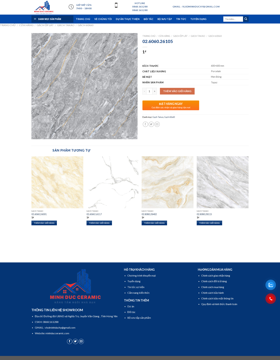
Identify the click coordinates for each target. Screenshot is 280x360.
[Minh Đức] (47, 7)
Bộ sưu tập (165, 19)
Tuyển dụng (198, 19)
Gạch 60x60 (85, 25)
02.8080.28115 (204, 214)
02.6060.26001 (39, 214)
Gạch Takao (65, 25)
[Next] (248, 209)
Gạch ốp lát (45, 25)
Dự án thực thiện (128, 19)
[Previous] (31, 209)
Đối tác (148, 19)
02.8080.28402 (149, 214)
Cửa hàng (26, 25)
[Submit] (246, 19)
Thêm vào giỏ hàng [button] (44, 223)
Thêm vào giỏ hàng (177, 91)
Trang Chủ (83, 19)
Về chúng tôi (103, 19)
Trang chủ (8, 25)
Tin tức (181, 19)
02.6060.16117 (94, 214)
